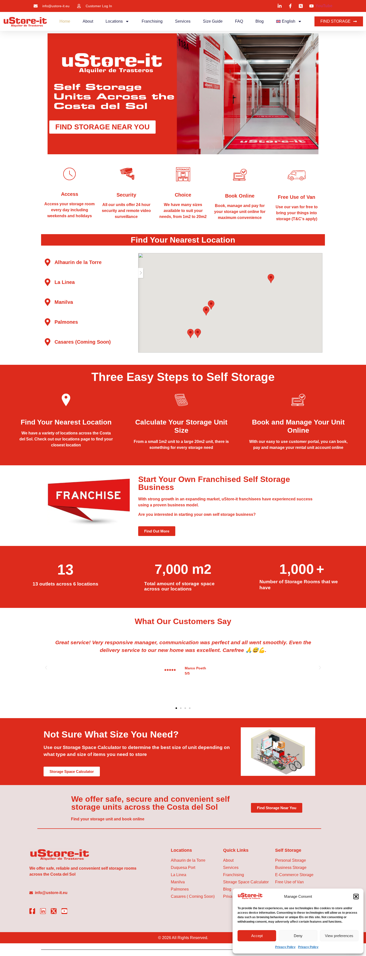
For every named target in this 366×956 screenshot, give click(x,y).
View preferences (339, 936)
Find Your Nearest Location (66, 422)
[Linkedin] (43, 911)
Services (182, 21)
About (88, 21)
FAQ (239, 21)
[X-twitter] (54, 911)
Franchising (152, 21)
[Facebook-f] (32, 911)
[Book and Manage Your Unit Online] (298, 399)
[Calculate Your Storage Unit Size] (181, 399)
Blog (259, 21)
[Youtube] (64, 911)
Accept (257, 936)
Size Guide (213, 21)
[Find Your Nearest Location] (66, 399)
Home (65, 21)
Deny (298, 936)
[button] (356, 896)
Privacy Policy (285, 947)
